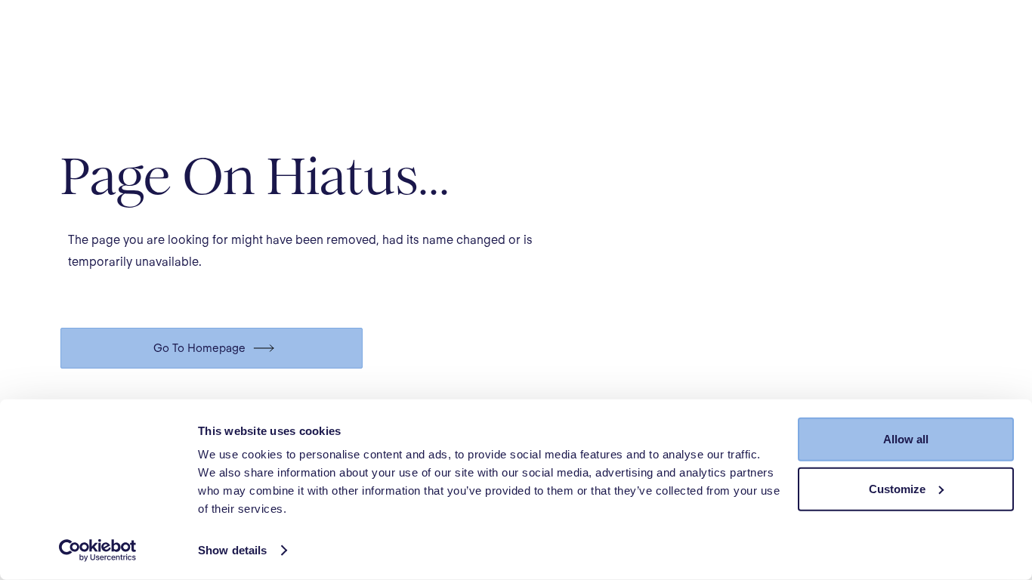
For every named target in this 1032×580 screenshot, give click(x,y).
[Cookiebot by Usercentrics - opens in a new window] (98, 550)
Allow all (905, 439)
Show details (232, 550)
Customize (897, 488)
